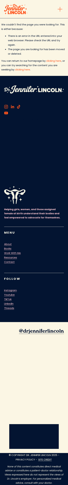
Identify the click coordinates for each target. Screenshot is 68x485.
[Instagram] (6, 107)
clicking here (53, 61)
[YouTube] (6, 113)
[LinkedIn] (12, 107)
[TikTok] (19, 107)
